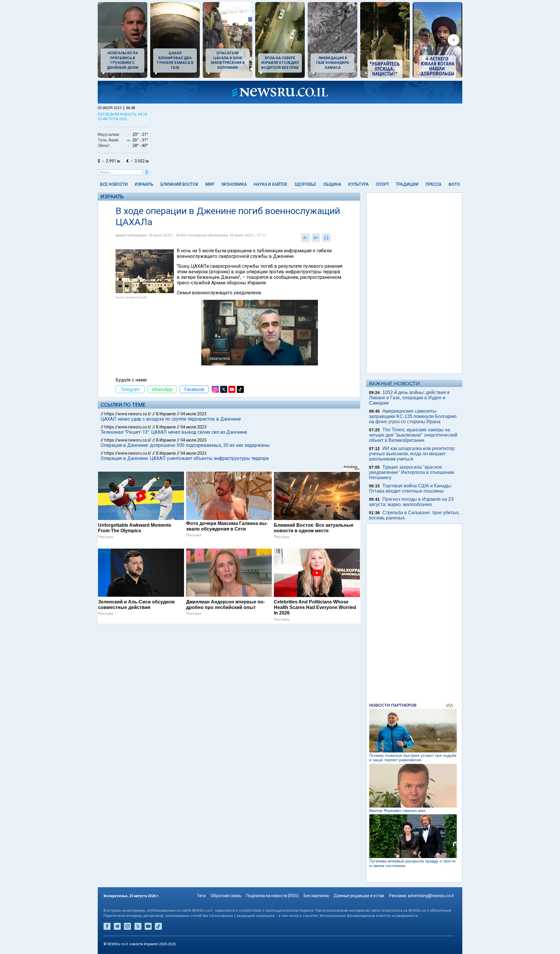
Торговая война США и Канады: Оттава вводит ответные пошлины (410, 488)
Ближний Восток (179, 184)
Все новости (114, 184)
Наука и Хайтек (270, 184)
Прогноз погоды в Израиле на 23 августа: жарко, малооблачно (411, 502)
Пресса (433, 184)
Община (332, 184)
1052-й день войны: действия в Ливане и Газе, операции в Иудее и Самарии (409, 397)
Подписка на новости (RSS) (272, 895)
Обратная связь (226, 895)
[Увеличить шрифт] (316, 237)
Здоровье (305, 184)
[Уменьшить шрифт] (305, 237)
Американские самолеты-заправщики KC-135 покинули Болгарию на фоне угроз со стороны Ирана (412, 416)
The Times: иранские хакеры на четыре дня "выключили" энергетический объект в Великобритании (413, 435)
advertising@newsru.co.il (431, 895)
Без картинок (316, 895)
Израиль (144, 184)
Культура (358, 184)
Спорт (382, 184)
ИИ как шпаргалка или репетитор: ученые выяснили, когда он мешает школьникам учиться (412, 453)
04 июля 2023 (193, 414)
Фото (454, 184)
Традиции (407, 184)
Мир (209, 184)
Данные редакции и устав (359, 895)
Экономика (234, 184)
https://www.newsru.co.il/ (127, 414)
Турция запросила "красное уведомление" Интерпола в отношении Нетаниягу (411, 472)
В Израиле (166, 414)
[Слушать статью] (332, 237)
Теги (201, 895)
